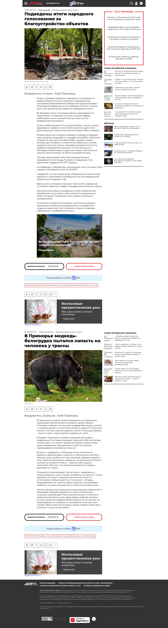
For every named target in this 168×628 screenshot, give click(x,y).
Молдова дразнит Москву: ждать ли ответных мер (128, 143)
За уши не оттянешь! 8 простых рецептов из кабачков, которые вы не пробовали (129, 106)
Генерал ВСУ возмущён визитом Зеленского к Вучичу (126, 135)
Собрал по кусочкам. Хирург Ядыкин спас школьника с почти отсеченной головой (129, 81)
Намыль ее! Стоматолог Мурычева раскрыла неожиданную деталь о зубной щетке (128, 354)
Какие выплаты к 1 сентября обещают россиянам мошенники (128, 152)
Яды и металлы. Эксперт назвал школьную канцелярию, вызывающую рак (127, 362)
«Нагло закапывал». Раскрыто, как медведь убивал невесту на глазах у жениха (128, 346)
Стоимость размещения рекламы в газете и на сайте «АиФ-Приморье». (85, 583)
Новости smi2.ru (32, 324)
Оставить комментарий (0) (84, 266)
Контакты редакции (47, 583)
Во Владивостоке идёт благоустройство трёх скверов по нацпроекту (69, 243)
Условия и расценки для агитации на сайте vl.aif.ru (60, 586)
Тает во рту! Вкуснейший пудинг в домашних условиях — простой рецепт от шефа (128, 379)
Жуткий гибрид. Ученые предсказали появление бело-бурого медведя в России (129, 98)
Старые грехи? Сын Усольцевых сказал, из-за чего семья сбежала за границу (128, 370)
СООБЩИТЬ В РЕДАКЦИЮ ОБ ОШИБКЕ (97, 586)
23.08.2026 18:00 (30, 332)
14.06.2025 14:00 (30, 10)
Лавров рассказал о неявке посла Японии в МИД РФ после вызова (127, 127)
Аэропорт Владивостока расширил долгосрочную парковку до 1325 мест (124, 48)
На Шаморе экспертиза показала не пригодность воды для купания (123, 38)
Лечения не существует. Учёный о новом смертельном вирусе (127, 88)
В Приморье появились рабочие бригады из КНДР (124, 58)
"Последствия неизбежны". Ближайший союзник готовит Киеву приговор (128, 160)
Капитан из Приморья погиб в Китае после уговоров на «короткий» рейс (124, 18)
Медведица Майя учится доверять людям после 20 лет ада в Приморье (124, 28)
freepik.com (28, 403)
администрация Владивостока (36, 81)
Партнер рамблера (61, 619)
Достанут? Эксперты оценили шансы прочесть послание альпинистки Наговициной (129, 73)
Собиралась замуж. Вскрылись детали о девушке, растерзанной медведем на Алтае (127, 338)
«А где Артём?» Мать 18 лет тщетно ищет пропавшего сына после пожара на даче (128, 114)
